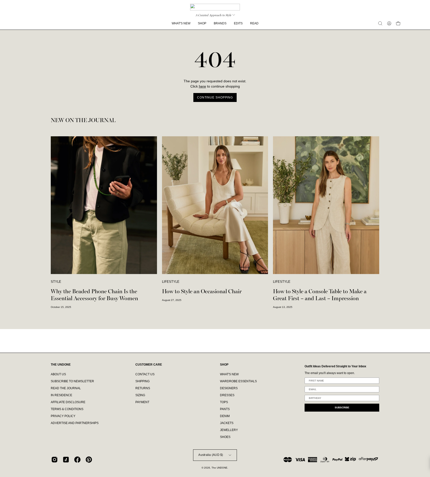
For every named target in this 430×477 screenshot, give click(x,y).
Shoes (225, 437)
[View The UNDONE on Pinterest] (89, 459)
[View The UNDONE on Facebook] (77, 459)
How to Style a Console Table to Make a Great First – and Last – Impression (320, 295)
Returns (142, 388)
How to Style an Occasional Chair (202, 291)
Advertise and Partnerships (75, 423)
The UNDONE (219, 467)
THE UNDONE (61, 364)
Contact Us (145, 374)
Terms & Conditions (67, 409)
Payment (142, 402)
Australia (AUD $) (210, 455)
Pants (225, 409)
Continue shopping (215, 97)
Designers (229, 388)
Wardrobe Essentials (238, 381)
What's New (229, 374)
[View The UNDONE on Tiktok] (66, 459)
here (202, 86)
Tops (224, 402)
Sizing (140, 395)
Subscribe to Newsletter (72, 381)
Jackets (226, 423)
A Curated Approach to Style (213, 15)
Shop (224, 364)
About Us (58, 374)
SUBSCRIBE (342, 407)
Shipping (142, 381)
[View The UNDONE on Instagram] (54, 459)
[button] (380, 23)
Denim (225, 416)
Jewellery (229, 430)
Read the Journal (66, 388)
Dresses (227, 395)
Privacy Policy (63, 416)
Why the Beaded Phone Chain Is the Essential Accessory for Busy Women (94, 295)
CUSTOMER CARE (148, 364)
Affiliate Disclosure (68, 402)
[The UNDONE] (215, 7)
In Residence (61, 395)
